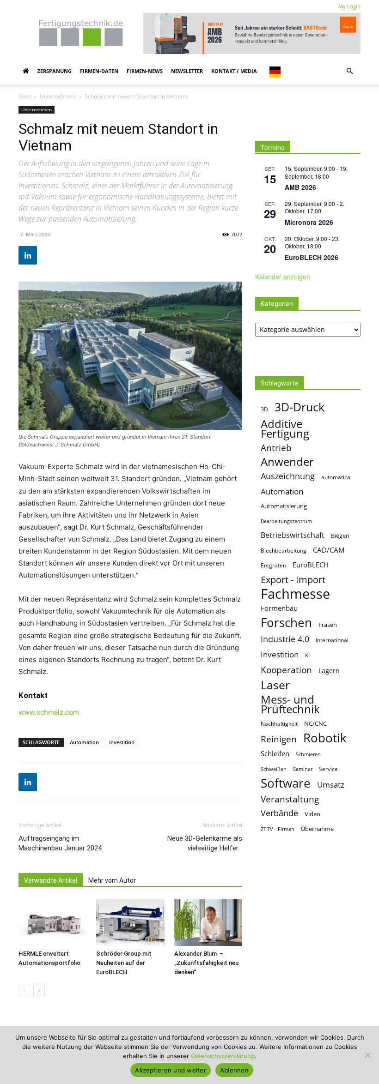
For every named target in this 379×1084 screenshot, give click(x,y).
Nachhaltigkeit (279, 724)
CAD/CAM (329, 549)
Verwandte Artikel (50, 880)
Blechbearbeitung (283, 550)
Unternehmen (58, 96)
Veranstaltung (290, 799)
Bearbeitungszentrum (286, 521)
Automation (84, 742)
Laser (275, 685)
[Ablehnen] (367, 1055)
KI (307, 655)
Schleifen (275, 753)
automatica (335, 477)
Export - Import (293, 579)
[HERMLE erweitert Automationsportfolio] (52, 922)
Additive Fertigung (285, 428)
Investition (121, 742)
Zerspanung (54, 70)
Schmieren (308, 754)
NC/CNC (315, 723)
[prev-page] (24, 990)
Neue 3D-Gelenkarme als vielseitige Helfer (204, 843)
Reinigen (279, 739)
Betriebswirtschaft (292, 535)
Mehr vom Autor (112, 880)
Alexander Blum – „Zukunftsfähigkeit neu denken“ (206, 963)
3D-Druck (299, 407)
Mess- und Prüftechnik (290, 704)
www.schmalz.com (48, 712)
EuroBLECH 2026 (311, 257)
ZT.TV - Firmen (277, 829)
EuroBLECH (311, 564)
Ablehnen (234, 1070)
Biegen (340, 536)
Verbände (279, 813)
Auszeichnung (288, 476)
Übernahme (317, 829)
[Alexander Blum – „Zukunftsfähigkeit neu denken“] (208, 922)
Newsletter (187, 70)
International (332, 640)
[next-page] (39, 990)
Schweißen (274, 768)
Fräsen (327, 624)
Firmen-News (145, 70)
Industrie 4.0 (285, 639)
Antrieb (276, 447)
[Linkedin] (27, 255)
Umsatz (330, 784)
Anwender (287, 462)
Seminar (302, 768)
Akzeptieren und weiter (170, 1070)
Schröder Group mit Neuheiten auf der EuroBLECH (124, 963)
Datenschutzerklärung (223, 1056)
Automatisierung (284, 506)
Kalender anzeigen (282, 276)
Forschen (286, 622)
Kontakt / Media (234, 70)
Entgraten (273, 565)
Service (328, 769)
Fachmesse (295, 594)
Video (312, 814)
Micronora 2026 (309, 222)
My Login (349, 6)
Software (286, 783)
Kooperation (286, 669)
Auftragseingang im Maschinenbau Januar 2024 (60, 843)
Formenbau (279, 608)
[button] (349, 71)
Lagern (329, 670)
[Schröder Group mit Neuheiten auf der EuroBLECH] (130, 922)
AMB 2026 (300, 187)
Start (24, 96)
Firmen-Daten (99, 70)
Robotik (325, 738)
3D (264, 409)
